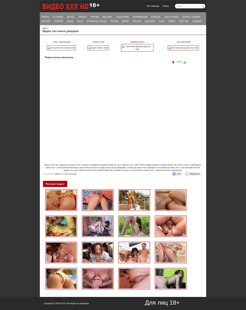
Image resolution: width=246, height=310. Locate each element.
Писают (46, 21)
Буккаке (155, 17)
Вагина (137, 21)
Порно (45, 17)
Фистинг (107, 17)
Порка (171, 21)
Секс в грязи (171, 17)
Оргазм (95, 17)
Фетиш (70, 17)
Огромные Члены (96, 21)
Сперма (58, 21)
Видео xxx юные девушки (66, 174)
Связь (166, 6)
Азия (161, 21)
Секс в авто (122, 17)
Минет (125, 21)
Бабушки (150, 21)
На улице (58, 17)
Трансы (82, 17)
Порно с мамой (191, 17)
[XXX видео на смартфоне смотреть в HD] (71, 7)
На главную (153, 6)
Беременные (140, 17)
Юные (70, 21)
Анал (80, 21)
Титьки (114, 21)
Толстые (184, 21)
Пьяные (196, 21)
